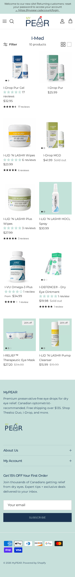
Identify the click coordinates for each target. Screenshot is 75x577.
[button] (12, 92)
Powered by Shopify (34, 562)
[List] (69, 44)
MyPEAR (17, 562)
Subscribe (37, 517)
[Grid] (63, 44)
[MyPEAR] (37, 21)
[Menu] (4, 21)
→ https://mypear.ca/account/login (37, 10)
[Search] (13, 21)
